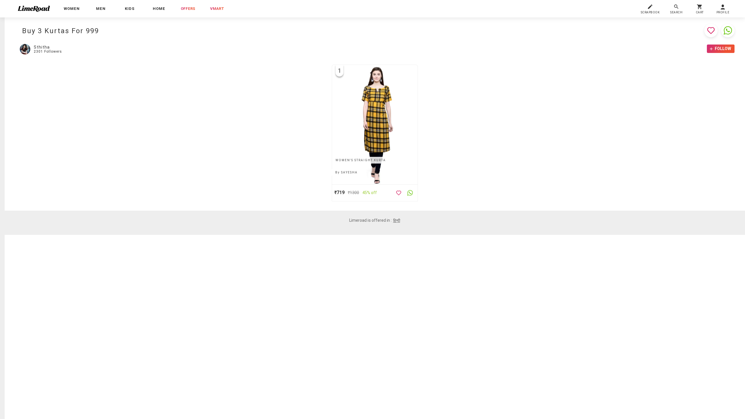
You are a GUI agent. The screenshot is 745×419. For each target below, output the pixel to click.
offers (188, 8)
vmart (217, 8)
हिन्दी (396, 220)
